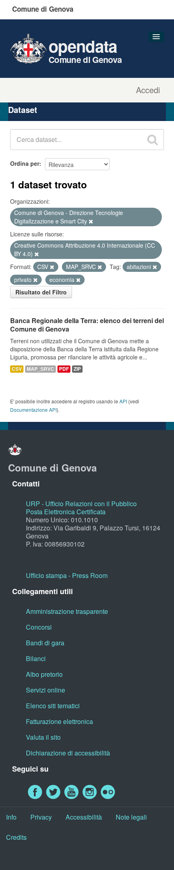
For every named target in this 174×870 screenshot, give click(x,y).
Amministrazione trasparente (67, 611)
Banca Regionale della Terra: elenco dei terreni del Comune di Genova (87, 325)
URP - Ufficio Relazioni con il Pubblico (81, 503)
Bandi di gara (45, 642)
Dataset (22, 109)
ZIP (77, 368)
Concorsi (39, 627)
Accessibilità (84, 817)
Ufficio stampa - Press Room (67, 575)
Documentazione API (33, 409)
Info (11, 817)
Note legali (131, 817)
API (123, 401)
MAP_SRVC (40, 368)
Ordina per (24, 163)
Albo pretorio (44, 674)
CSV (17, 368)
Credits (16, 837)
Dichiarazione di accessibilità (68, 752)
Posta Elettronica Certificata (66, 511)
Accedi (148, 90)
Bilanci (36, 658)
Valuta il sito (43, 737)
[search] (152, 140)
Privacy (41, 817)
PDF (64, 368)
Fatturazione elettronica (59, 721)
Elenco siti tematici (53, 705)
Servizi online (45, 690)
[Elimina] (91, 221)
